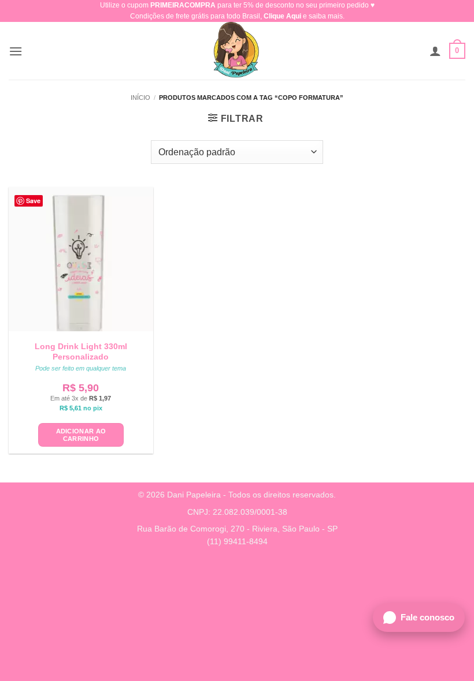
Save (33, 200)
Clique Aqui (282, 16)
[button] (16, 51)
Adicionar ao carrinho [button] (81, 435)
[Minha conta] (435, 50)
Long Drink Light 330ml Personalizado (81, 351)
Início (140, 97)
